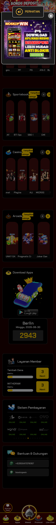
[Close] (51, 15)
